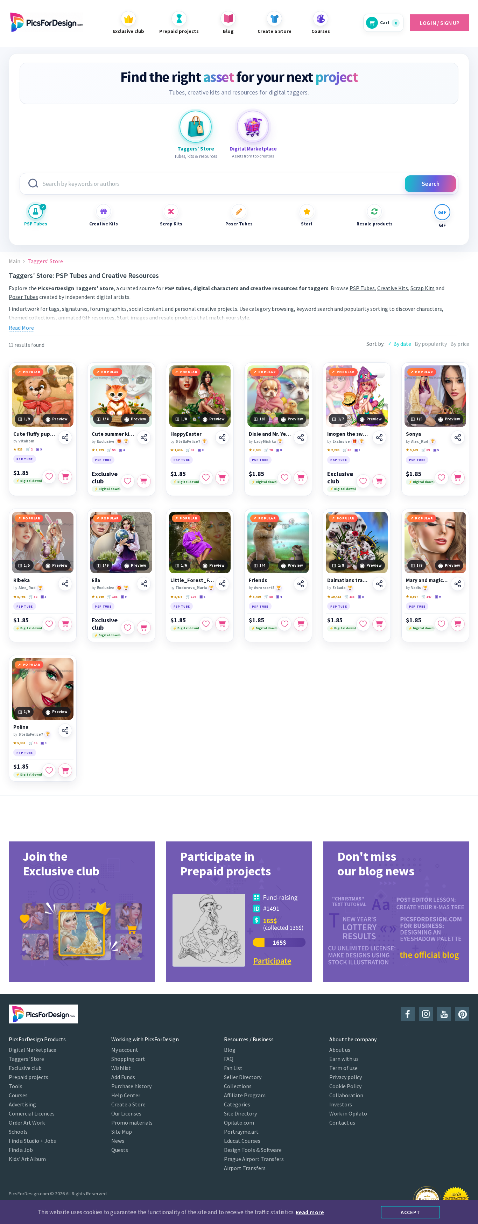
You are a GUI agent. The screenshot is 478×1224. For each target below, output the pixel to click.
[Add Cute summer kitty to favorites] (128, 481)
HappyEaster (186, 434)
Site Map (121, 1131)
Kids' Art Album (27, 1158)
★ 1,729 (98, 450)
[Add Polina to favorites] (49, 770)
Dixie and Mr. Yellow (270, 434)
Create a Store (128, 1104)
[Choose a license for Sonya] (458, 478)
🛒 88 (268, 596)
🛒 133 (349, 596)
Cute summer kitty (113, 434)
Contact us (342, 1122)
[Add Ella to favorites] (128, 628)
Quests (119, 1149)
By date (402, 343)
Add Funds (123, 1076)
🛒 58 (33, 596)
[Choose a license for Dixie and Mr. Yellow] (301, 478)
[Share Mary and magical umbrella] (458, 584)
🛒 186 (112, 596)
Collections (238, 1086)
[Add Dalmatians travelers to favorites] (363, 624)
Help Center (125, 1095)
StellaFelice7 (188, 441)
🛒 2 (29, 449)
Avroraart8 (264, 587)
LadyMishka (265, 441)
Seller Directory (242, 1076)
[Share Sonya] (458, 438)
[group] (82, 911)
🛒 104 (191, 596)
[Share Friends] (301, 584)
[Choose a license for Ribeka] (65, 624)
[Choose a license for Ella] (144, 628)
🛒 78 (268, 450)
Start (306, 224)
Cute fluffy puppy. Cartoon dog (34, 434)
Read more (310, 1212)
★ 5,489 (412, 450)
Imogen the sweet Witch (348, 434)
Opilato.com (239, 1122)
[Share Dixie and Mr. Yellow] (301, 438)
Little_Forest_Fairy (192, 580)
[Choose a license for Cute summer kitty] (144, 481)
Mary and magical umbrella (427, 580)
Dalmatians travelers (348, 580)
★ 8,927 (412, 596)
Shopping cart (128, 1058)
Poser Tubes (239, 224)
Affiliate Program (245, 1095)
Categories (237, 1104)
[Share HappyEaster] (222, 438)
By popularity (431, 343)
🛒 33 (190, 450)
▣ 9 (39, 449)
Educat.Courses (242, 1140)
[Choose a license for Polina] (65, 770)
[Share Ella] (144, 584)
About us (339, 1049)
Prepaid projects (28, 1076)
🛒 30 (347, 450)
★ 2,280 (333, 450)
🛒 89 (425, 450)
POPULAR (32, 372)
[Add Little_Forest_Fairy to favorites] (206, 624)
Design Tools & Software (253, 1149)
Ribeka (21, 580)
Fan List (233, 1067)
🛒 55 (111, 450)
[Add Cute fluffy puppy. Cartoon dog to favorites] (49, 477)
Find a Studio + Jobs (32, 1140)
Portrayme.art (241, 1131)
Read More (21, 327)
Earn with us (344, 1058)
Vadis (416, 587)
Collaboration (346, 1095)
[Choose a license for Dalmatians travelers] (379, 624)
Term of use (343, 1067)
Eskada (338, 587)
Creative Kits (103, 224)
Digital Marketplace (32, 1049)
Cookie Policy (345, 1086)
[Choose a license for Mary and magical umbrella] (458, 624)
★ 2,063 (255, 450)
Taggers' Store (26, 1058)
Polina (20, 727)
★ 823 (17, 449)
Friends (258, 580)
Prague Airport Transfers (254, 1158)
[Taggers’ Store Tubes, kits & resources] (196, 127)
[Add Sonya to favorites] (442, 478)
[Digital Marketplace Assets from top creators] (253, 127)
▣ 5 (436, 450)
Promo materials (132, 1122)
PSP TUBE (24, 459)
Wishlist (121, 1067)
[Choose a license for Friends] (301, 624)
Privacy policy (345, 1076)
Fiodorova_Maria (191, 587)
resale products (177, 317)
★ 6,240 (98, 596)
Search (431, 184)
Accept (410, 1212)
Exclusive (105, 441)
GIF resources (98, 317)
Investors (340, 1104)
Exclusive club (105, 477)
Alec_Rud (419, 441)
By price (459, 343)
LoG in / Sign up (439, 22)
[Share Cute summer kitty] (144, 438)
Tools (15, 1086)
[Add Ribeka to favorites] (49, 624)
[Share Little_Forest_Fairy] (222, 584)
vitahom (26, 441)
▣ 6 (202, 596)
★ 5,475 (176, 596)
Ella (96, 580)
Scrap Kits (171, 224)
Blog (230, 1049)
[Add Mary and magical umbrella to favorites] (442, 624)
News (117, 1140)
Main (14, 261)
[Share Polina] (65, 730)
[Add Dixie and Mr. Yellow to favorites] (284, 478)
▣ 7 (357, 450)
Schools (18, 1131)
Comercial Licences (32, 1113)
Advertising (22, 1104)
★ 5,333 (19, 743)
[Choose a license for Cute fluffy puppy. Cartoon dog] (65, 477)
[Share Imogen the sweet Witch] (379, 438)
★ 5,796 (19, 596)
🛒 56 (33, 743)
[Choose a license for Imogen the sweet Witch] (379, 481)
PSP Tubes (35, 224)
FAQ (228, 1058)
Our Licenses (126, 1113)
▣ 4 (122, 450)
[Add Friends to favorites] (284, 624)
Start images (132, 317)
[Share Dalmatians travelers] (379, 584)
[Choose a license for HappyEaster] (222, 478)
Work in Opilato (348, 1113)
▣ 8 (200, 450)
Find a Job (21, 1149)
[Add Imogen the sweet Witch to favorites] (363, 481)
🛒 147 (426, 596)
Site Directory (240, 1113)
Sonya (413, 434)
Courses (18, 1095)
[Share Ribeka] (65, 584)
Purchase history (131, 1086)
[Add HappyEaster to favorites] (206, 478)
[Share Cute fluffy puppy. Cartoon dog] (65, 438)
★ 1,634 (176, 450)
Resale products (374, 224)
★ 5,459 (255, 596)
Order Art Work (27, 1122)
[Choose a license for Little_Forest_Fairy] (222, 624)
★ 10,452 (334, 596)
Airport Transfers (245, 1167)
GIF (442, 225)
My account (124, 1049)
